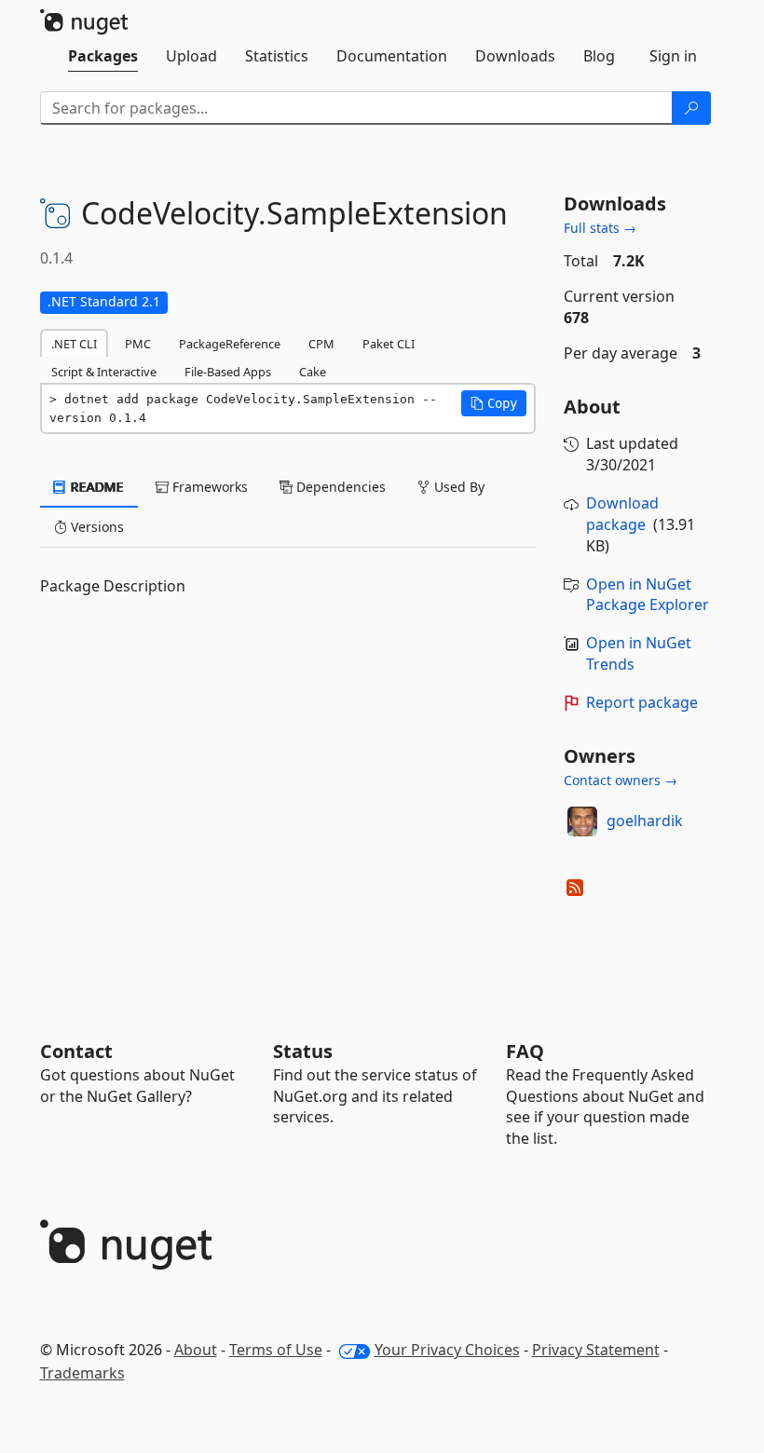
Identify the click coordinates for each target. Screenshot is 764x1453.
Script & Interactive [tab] (104, 371)
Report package (642, 702)
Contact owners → (620, 780)
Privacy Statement (596, 1349)
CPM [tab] (321, 343)
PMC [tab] (138, 343)
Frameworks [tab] (208, 487)
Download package (622, 514)
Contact (76, 1051)
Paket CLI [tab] (388, 343)
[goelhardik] (582, 821)
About (195, 1349)
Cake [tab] (312, 371)
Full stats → (600, 228)
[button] (493, 403)
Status (303, 1051)
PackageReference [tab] (229, 343)
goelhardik (645, 820)
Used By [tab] (457, 487)
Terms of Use (275, 1349)
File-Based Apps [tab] (227, 371)
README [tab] (95, 487)
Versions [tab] (95, 527)
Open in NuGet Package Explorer (647, 595)
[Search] (691, 108)
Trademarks (82, 1373)
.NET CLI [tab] (74, 343)
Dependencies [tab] (339, 487)
